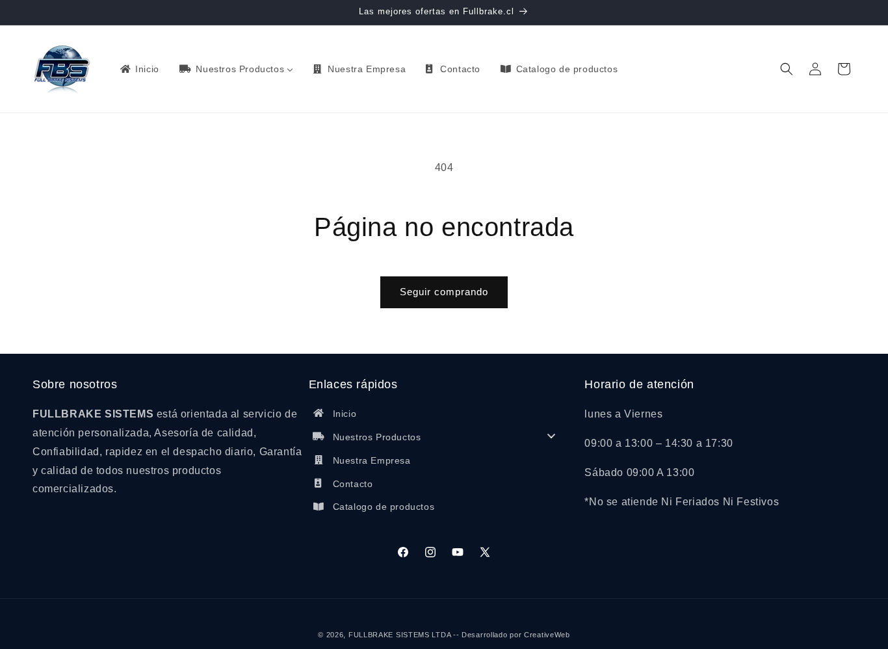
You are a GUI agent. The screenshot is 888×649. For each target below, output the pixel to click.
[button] (786, 69)
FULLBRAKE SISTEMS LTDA (399, 635)
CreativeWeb (547, 635)
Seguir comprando (444, 291)
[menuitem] (138, 69)
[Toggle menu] (551, 435)
